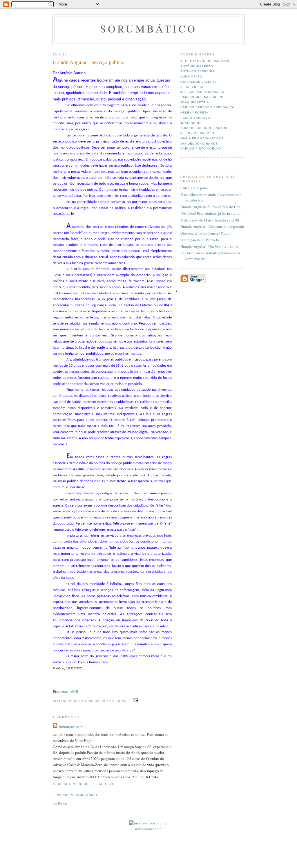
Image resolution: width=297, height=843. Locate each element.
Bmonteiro (67, 726)
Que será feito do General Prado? (205, 233)
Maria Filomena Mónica (202, 138)
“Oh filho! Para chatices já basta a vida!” (211, 213)
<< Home (60, 803)
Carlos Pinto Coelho (200, 148)
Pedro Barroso (195, 117)
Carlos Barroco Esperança (207, 107)
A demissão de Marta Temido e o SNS (209, 220)
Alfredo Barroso (197, 133)
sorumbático (148, 28)
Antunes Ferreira (197, 71)
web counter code (148, 828)
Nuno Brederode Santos (203, 127)
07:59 (122, 700)
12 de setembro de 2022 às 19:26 (83, 784)
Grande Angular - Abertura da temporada (212, 226)
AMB (74, 691)
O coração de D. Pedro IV (200, 239)
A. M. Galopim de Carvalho (205, 61)
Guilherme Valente (198, 81)
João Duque (191, 123)
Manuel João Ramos (199, 143)
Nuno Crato (191, 76)
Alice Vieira (191, 87)
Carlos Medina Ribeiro (202, 97)
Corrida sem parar (194, 187)
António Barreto (196, 66)
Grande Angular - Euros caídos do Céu (210, 206)
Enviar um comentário (76, 795)
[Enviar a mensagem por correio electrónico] (135, 700)
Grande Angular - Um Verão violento (209, 246)
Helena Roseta (194, 112)
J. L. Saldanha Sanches (202, 91)
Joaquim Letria (194, 102)
